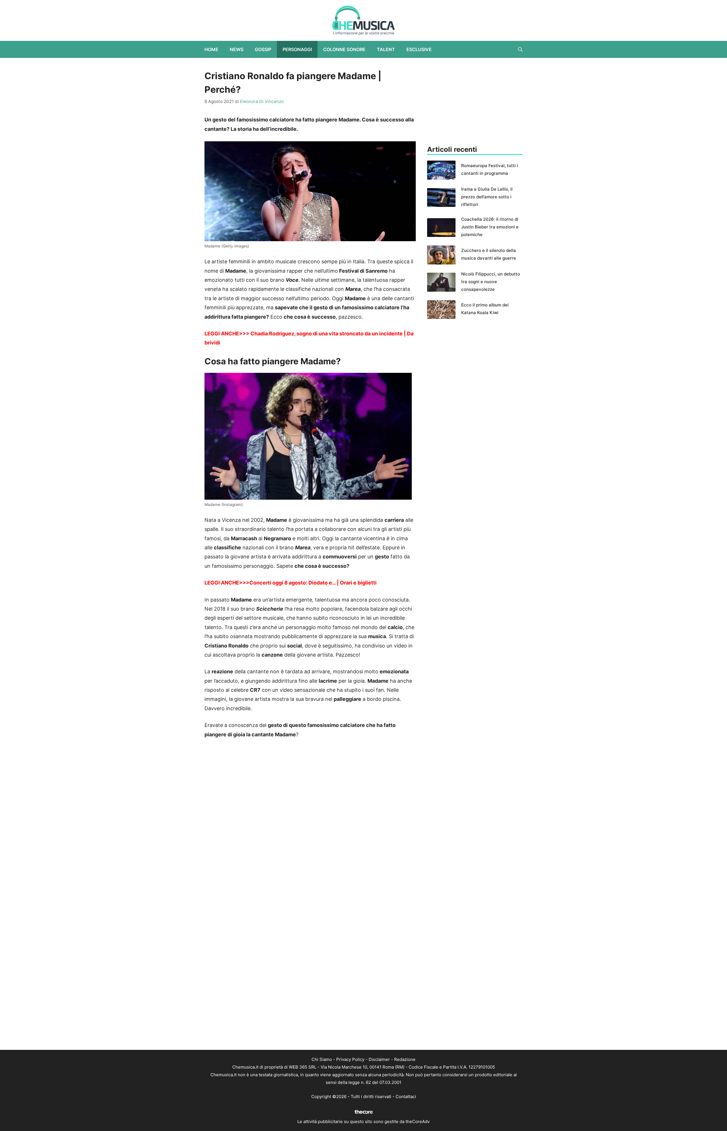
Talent (386, 49)
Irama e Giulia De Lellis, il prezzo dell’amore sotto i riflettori (487, 196)
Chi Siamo (322, 1059)
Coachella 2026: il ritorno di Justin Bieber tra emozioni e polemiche (490, 226)
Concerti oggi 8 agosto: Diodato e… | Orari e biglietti (313, 583)
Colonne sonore (344, 49)
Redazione (404, 1059)
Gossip (263, 49)
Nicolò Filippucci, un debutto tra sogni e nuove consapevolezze (490, 281)
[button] (520, 49)
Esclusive (419, 49)
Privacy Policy (350, 1059)
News (236, 49)
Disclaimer (379, 1059)
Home (211, 49)
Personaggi (297, 49)
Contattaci (406, 1096)
